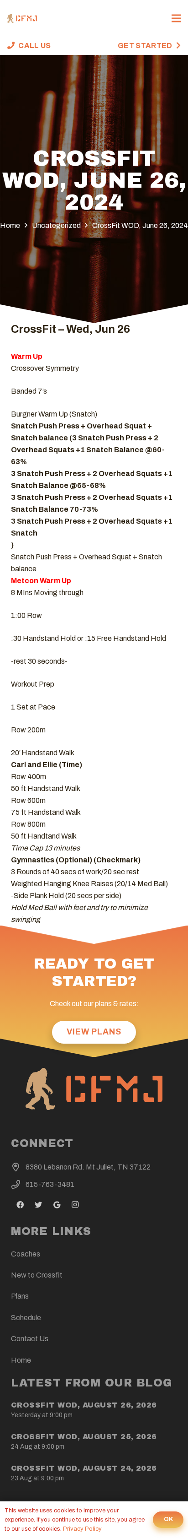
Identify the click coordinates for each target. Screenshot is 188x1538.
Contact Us (29, 1339)
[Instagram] (75, 1205)
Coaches (25, 1254)
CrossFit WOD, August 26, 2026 (84, 1405)
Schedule (26, 1317)
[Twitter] (38, 1205)
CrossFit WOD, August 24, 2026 (84, 1468)
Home (21, 1360)
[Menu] (176, 18)
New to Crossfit (37, 1275)
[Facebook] (20, 1205)
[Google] (56, 1205)
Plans (20, 1296)
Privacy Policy (82, 1529)
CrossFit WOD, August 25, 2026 (84, 1437)
